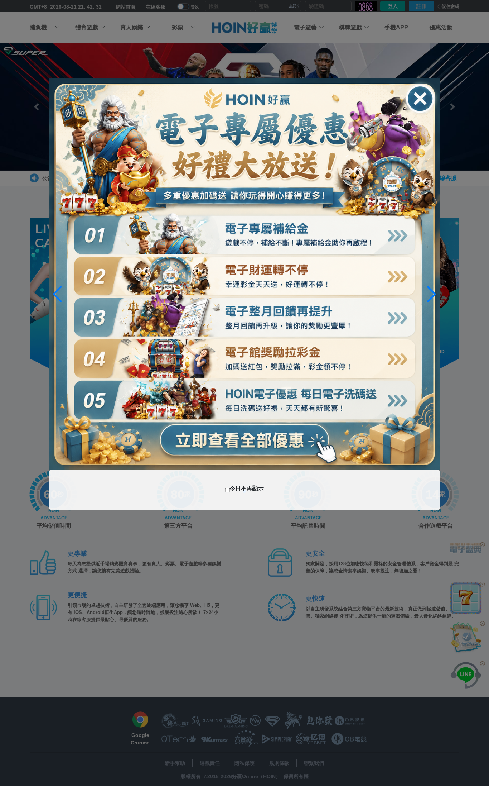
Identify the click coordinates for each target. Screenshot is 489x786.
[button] (431, 294)
